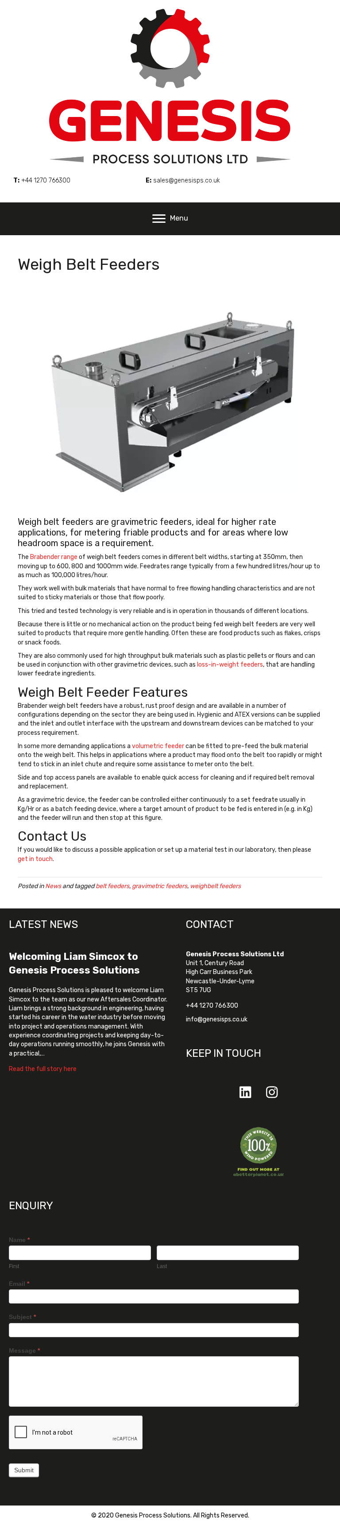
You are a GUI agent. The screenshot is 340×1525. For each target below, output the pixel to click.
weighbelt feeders (215, 886)
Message (24, 1350)
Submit (24, 1470)
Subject (22, 1316)
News (53, 886)
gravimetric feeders (159, 886)
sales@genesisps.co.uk (186, 180)
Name (19, 1239)
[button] (245, 1092)
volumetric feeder (158, 746)
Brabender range (53, 557)
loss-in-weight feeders (230, 664)
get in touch (35, 859)
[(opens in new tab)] (258, 1151)
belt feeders (112, 886)
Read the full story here (43, 1069)
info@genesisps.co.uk (216, 1019)
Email (19, 1283)
